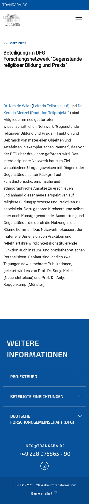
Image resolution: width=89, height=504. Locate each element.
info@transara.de (44, 446)
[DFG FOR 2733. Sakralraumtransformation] (11, 20)
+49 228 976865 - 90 (45, 453)
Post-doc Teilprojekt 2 (50, 112)
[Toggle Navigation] (79, 19)
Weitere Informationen (37, 348)
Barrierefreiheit (41, 493)
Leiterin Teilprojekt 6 (50, 106)
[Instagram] (44, 466)
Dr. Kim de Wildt (17, 106)
